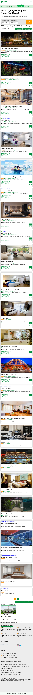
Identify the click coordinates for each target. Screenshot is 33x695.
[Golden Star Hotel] (16, 386)
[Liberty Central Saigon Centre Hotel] (16, 97)
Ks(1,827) (21, 6)
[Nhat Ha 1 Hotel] (16, 118)
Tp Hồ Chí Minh (6, 6)
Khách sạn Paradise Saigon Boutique (12, 177)
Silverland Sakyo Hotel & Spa (9, 78)
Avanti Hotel (4, 318)
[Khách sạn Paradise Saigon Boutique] (16, 167)
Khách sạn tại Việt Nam (12, 619)
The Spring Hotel (6, 233)
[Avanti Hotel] (16, 309)
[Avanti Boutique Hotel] (16, 139)
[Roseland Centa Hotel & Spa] (16, 39)
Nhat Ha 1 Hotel (5, 120)
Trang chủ (2, 619)
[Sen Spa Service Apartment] (16, 504)
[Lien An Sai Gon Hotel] (16, 480)
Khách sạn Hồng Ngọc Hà (8, 466)
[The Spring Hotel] (16, 231)
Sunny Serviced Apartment (9, 346)
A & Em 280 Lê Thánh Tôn (8, 374)
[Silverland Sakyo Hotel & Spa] (16, 69)
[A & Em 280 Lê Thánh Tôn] (16, 365)
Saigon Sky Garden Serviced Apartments (13, 290)
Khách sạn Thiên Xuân (7, 191)
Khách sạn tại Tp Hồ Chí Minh (6, 621)
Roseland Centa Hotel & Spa (9, 48)
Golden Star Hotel (6, 388)
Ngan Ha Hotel (5, 219)
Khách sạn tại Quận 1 (20, 621)
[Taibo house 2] (16, 588)
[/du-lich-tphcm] (8, 610)
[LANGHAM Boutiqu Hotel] (16, 572)
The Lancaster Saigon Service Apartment (13, 418)
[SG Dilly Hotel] (16, 433)
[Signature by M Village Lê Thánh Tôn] (16, 538)
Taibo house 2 (5, 590)
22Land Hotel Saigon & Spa (9, 557)
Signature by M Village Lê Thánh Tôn (11, 547)
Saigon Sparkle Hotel (7, 261)
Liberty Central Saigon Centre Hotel (11, 106)
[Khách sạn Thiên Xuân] (16, 188)
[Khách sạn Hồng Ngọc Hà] (16, 457)
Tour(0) (14, 6)
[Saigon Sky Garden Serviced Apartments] (16, 280)
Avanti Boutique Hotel (7, 148)
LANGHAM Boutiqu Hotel (8, 581)
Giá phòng (29, 22)
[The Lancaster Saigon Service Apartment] (16, 409)
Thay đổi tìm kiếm (28, 29)
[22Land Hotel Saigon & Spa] (16, 555)
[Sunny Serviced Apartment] (16, 337)
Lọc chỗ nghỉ (19, 29)
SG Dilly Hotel (5, 442)
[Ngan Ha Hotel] (16, 210)
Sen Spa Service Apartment (9, 514)
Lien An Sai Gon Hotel (7, 490)
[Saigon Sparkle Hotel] (16, 252)
